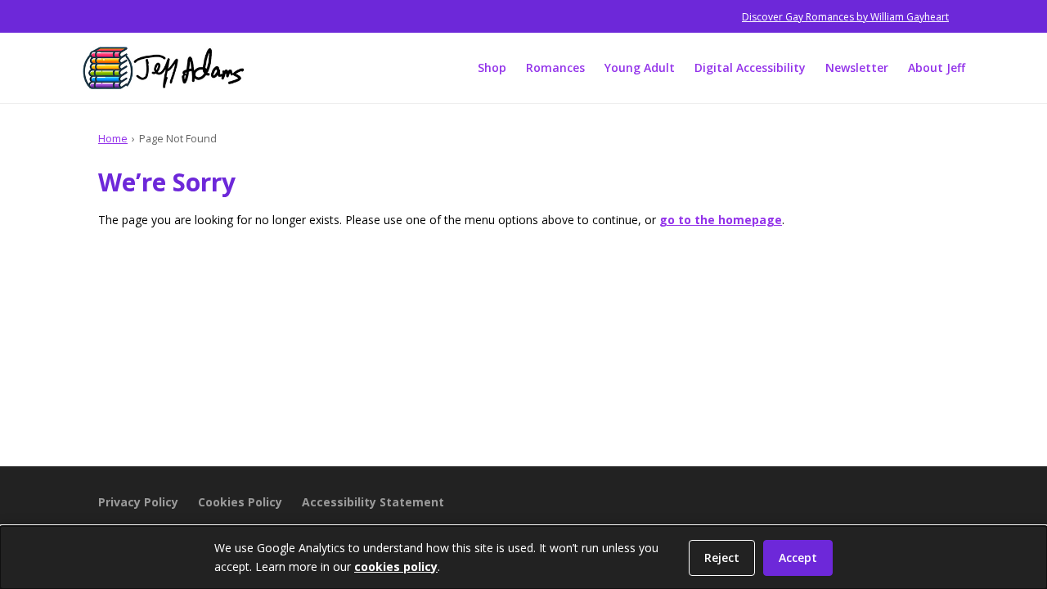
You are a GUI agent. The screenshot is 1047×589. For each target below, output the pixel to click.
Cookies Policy (240, 502)
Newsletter (856, 67)
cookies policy (396, 566)
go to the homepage (720, 219)
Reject (721, 557)
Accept (798, 557)
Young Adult (639, 67)
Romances (555, 67)
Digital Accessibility (750, 67)
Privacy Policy (138, 502)
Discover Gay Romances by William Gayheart (845, 17)
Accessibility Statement (373, 502)
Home (113, 138)
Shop (492, 67)
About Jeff (936, 67)
